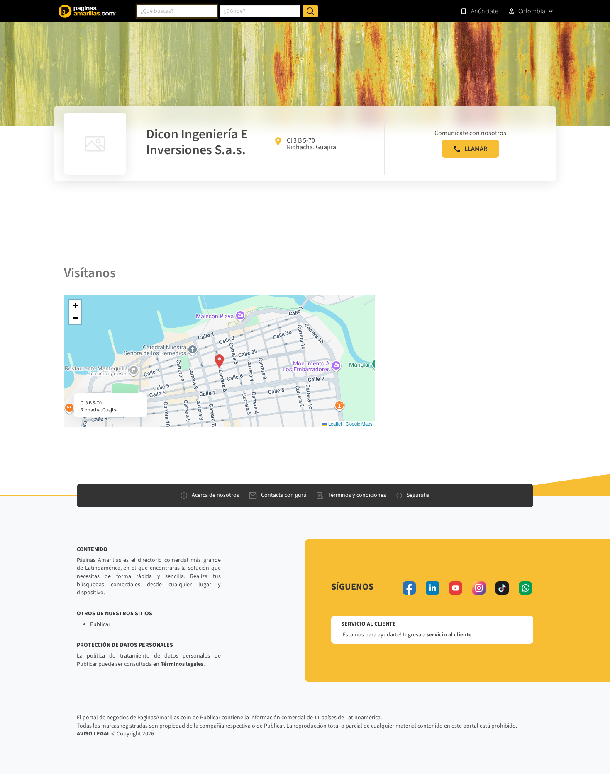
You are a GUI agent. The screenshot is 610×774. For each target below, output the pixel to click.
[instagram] (479, 588)
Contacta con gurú (284, 495)
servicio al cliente (449, 635)
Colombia (531, 11)
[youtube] (455, 588)
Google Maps (359, 423)
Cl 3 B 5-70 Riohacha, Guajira (311, 143)
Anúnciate (484, 11)
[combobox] (177, 11)
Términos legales (182, 664)
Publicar (100, 624)
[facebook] (409, 588)
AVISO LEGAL (93, 734)
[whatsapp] (525, 588)
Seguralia (418, 495)
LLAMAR (475, 148)
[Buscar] (310, 11)
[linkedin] (432, 588)
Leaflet (334, 423)
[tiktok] (502, 588)
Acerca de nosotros (215, 495)
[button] (219, 361)
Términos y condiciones (357, 495)
